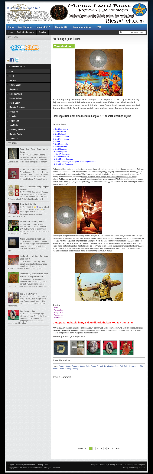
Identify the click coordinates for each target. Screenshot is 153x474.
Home (11, 27)
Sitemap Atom (29, 465)
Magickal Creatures (17, 107)
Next (118, 448)
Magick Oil (13, 89)
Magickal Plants (15, 133)
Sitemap (19, 465)
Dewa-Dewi (13, 111)
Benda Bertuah (97, 366)
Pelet (126, 366)
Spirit (11, 75)
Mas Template (139, 465)
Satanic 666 (61, 27)
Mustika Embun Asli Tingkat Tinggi (32, 238)
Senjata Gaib (14, 120)
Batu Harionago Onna (28, 311)
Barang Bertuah (72, 366)
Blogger (142, 468)
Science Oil (13, 138)
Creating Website (115, 465)
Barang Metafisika (82, 27)
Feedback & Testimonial (25, 32)
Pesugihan (13, 116)
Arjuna (62, 366)
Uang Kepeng (72, 369)
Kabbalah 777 (43, 27)
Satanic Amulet (15, 84)
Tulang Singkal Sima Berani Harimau (33, 169)
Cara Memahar (25, 27)
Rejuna (62, 369)
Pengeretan (134, 366)
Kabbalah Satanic (24, 7)
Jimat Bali (119, 366)
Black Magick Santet (17, 129)
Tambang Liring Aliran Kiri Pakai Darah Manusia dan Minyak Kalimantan (34, 275)
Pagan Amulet (14, 102)
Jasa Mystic (13, 125)
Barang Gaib (84, 366)
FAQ (99, 27)
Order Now (42, 32)
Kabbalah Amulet (16, 93)
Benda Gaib (109, 366)
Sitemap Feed (42, 465)
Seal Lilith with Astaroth (28, 293)
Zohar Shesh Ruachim (28, 204)
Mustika (12, 80)
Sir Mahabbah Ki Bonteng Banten (32, 221)
